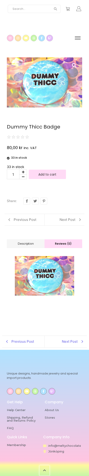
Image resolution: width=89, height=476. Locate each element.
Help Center (16, 410)
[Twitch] (49, 38)
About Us (52, 410)
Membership (16, 445)
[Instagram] (10, 38)
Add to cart (47, 174)
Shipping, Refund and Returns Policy (21, 419)
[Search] (55, 9)
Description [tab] (26, 243)
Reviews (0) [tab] (63, 244)
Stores (50, 417)
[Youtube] (26, 38)
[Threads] (34, 38)
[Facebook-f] (41, 38)
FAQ (10, 428)
